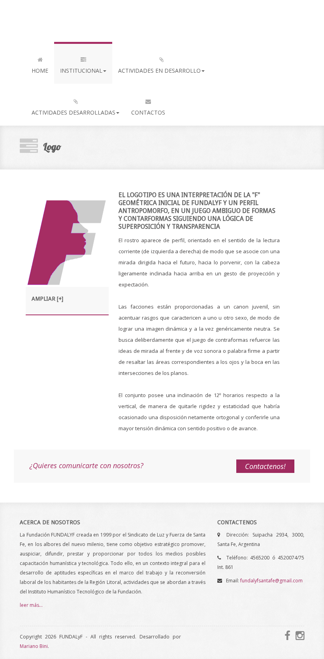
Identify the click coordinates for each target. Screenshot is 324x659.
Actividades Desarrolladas (73, 112)
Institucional (81, 70)
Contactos (148, 112)
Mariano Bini (34, 646)
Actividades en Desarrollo (159, 70)
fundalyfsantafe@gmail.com (271, 580)
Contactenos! (265, 466)
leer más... (31, 605)
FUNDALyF (53, 21)
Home (40, 70)
